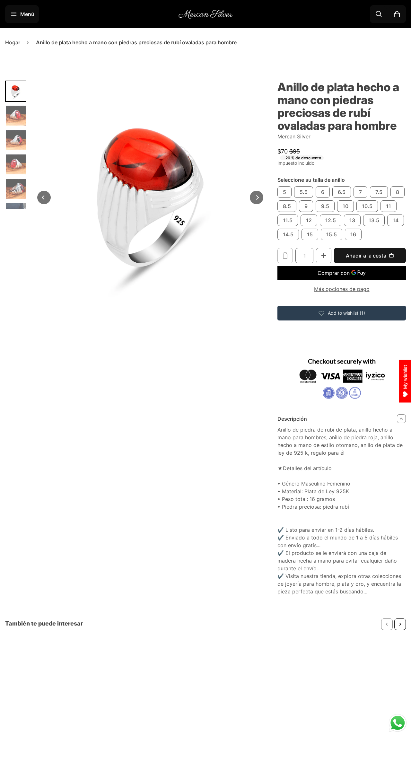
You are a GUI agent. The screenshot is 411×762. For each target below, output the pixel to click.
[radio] (284, 192)
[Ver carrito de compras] (397, 14)
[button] (387, 624)
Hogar (12, 42)
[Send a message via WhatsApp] (398, 723)
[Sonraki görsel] (256, 197)
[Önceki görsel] (44, 197)
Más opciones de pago (342, 289)
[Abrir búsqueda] (379, 14)
